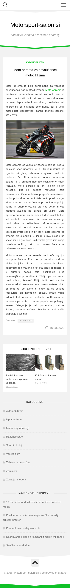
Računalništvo (14, 436)
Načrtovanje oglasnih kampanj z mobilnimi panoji (35, 536)
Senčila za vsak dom (18, 545)
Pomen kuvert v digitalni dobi (23, 528)
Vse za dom (13, 453)
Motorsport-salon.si (35, 24)
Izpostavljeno (14, 419)
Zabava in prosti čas (18, 462)
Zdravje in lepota (16, 479)
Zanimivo (11, 470)
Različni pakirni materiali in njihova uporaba (17, 379)
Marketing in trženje (17, 428)
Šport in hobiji (14, 445)
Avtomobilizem (35, 62)
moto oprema (25, 320)
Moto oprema (53, 89)
